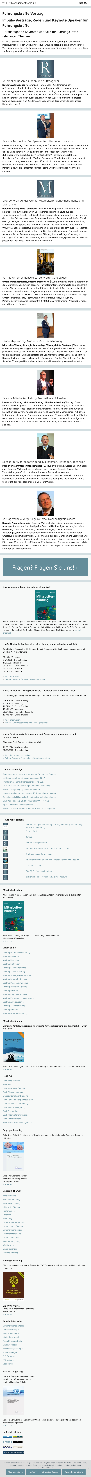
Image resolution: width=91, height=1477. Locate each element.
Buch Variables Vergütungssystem (18, 1099)
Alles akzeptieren (15, 1472)
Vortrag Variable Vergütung (15, 986)
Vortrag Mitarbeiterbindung (15, 979)
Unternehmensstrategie (13, 1326)
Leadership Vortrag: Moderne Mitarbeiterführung (32, 341)
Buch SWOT (8, 1084)
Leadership (8, 1364)
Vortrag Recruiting (11, 960)
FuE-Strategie (9, 1356)
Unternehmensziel (11, 1237)
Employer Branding (11, 1199)
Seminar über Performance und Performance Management (29, 808)
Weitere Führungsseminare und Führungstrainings (26, 723)
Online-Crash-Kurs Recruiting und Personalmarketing (26, 785)
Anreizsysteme (9, 1196)
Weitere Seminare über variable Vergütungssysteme (28, 758)
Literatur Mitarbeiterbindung (15, 1103)
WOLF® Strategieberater (36, 842)
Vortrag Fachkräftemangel (15, 968)
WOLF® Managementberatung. (19, 3)
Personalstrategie (11, 1329)
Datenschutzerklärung (73, 1472)
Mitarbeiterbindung (11, 1203)
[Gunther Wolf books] (18, 1447)
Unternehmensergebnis (13, 1222)
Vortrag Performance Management (18, 998)
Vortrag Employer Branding (15, 994)
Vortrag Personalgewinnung (15, 983)
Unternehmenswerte (12, 1233)
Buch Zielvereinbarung (13, 1092)
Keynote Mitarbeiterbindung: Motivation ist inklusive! (34, 398)
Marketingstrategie (11, 1337)
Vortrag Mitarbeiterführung (15, 1013)
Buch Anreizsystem (11, 1081)
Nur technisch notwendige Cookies (43, 1472)
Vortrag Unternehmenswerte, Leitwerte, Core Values (34, 277)
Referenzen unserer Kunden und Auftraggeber (30, 80)
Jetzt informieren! (12, 676)
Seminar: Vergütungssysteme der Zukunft (21, 789)
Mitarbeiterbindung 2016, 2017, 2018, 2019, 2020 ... (48, 848)
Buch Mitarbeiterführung (14, 1088)
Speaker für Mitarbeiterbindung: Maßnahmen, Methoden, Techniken (43, 461)
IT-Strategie (8, 1360)
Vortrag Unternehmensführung (16, 952)
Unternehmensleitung (12, 1230)
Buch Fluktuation (10, 1111)
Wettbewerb (8, 1245)
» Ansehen (7, 941)
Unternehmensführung (13, 1226)
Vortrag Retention (11, 1009)
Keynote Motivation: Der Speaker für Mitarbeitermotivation (38, 141)
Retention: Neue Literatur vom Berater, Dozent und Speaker (29, 774)
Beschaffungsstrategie (13, 1348)
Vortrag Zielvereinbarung (14, 971)
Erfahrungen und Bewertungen (39, 854)
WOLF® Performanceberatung (39, 871)
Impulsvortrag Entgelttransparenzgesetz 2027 (23, 782)
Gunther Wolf (31, 831)
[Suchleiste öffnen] (80, 3)
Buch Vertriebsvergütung (14, 1107)
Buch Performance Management (17, 1122)
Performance (9, 1211)
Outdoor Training (33, 865)
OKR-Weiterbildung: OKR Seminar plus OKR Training (26, 801)
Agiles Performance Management (18, 804)
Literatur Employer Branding (15, 1096)
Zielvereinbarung (10, 1252)
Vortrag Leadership (11, 956)
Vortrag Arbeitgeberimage (15, 1005)
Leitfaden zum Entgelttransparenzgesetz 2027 (24, 778)
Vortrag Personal (10, 990)
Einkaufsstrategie (10, 1345)
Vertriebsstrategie (11, 1333)
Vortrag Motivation (11, 964)
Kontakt (29, 837)
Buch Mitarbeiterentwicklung (16, 1115)
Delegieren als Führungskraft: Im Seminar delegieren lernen (29, 797)
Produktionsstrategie (12, 1341)
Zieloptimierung (10, 1249)
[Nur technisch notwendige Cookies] (88, 1468)
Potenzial (7, 1215)
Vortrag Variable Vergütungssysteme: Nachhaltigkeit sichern (38, 518)
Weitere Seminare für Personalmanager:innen (25, 679)
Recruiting (7, 1218)
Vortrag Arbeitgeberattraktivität (17, 975)
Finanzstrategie (10, 1352)
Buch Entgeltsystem (12, 1118)
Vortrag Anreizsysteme (13, 1002)
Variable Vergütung (11, 1241)
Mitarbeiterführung (11, 1207)
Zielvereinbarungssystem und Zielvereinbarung (46, 877)
